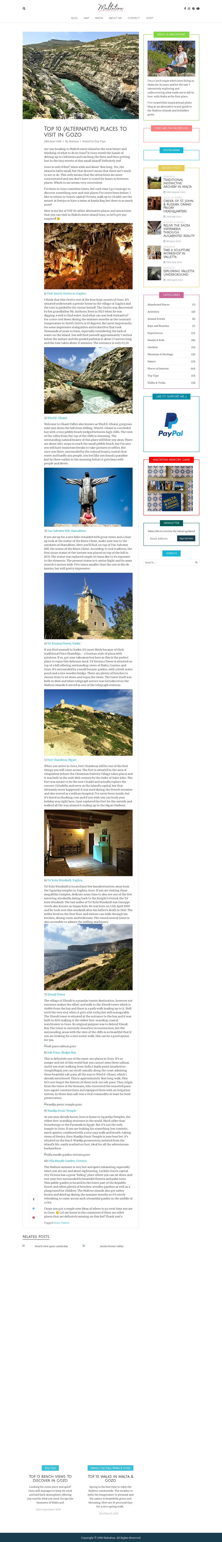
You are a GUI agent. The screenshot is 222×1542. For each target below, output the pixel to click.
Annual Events (156, 318)
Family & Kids (156, 340)
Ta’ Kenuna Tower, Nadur (63, 643)
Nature (65, 1222)
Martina (74, 141)
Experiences (169, 177)
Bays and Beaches (158, 325)
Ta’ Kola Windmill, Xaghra (64, 880)
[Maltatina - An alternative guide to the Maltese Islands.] (111, 6)
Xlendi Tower (56, 994)
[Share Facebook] (33, 1199)
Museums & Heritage (174, 222)
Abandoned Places (159, 304)
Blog (74, 18)
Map (86, 18)
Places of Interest (173, 198)
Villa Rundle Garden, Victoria (67, 1161)
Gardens (153, 347)
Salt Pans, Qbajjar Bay (61, 1052)
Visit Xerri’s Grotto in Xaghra (66, 293)
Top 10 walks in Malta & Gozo (110, 1478)
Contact (134, 18)
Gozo (57, 1222)
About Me (115, 18)
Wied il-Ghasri (57, 418)
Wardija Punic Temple (61, 1110)
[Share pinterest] (33, 1217)
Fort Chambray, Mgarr (61, 760)
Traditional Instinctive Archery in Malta (177, 183)
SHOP (149, 18)
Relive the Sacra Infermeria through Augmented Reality (179, 231)
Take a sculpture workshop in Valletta (176, 253)
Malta (99, 18)
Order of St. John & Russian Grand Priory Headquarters (178, 206)
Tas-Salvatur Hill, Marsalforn (66, 531)
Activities (153, 311)
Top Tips (100, 141)
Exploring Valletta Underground (178, 272)
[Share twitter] (33, 1208)
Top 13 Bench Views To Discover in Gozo (50, 1478)
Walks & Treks (121, 1467)
